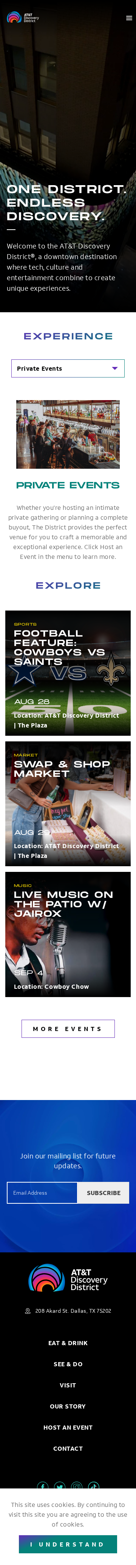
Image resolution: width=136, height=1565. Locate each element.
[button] (68, 368)
